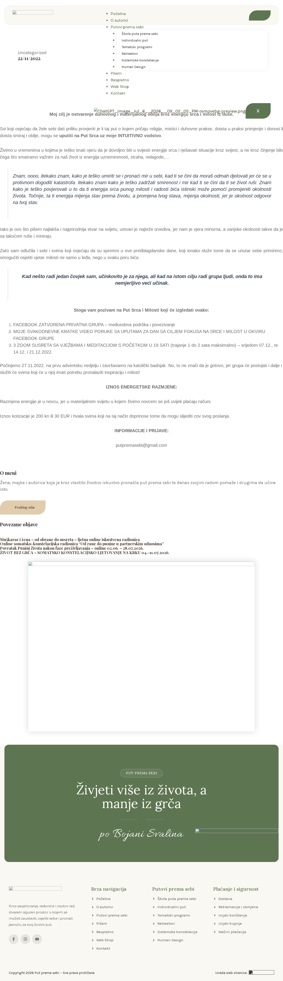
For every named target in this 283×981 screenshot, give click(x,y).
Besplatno (120, 80)
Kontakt (118, 93)
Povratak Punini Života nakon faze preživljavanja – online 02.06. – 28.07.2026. (72, 548)
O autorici (119, 20)
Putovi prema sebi (127, 27)
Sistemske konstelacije (140, 60)
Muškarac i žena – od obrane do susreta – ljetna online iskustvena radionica (70, 539)
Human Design (133, 67)
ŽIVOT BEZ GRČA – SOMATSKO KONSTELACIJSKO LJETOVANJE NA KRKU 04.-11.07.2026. (84, 552)
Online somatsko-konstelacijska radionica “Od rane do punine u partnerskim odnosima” (82, 543)
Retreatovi (130, 53)
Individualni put (135, 40)
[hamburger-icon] (260, 15)
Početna (118, 14)
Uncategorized (32, 52)
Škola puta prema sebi (140, 34)
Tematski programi (137, 47)
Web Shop (120, 87)
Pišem (116, 73)
